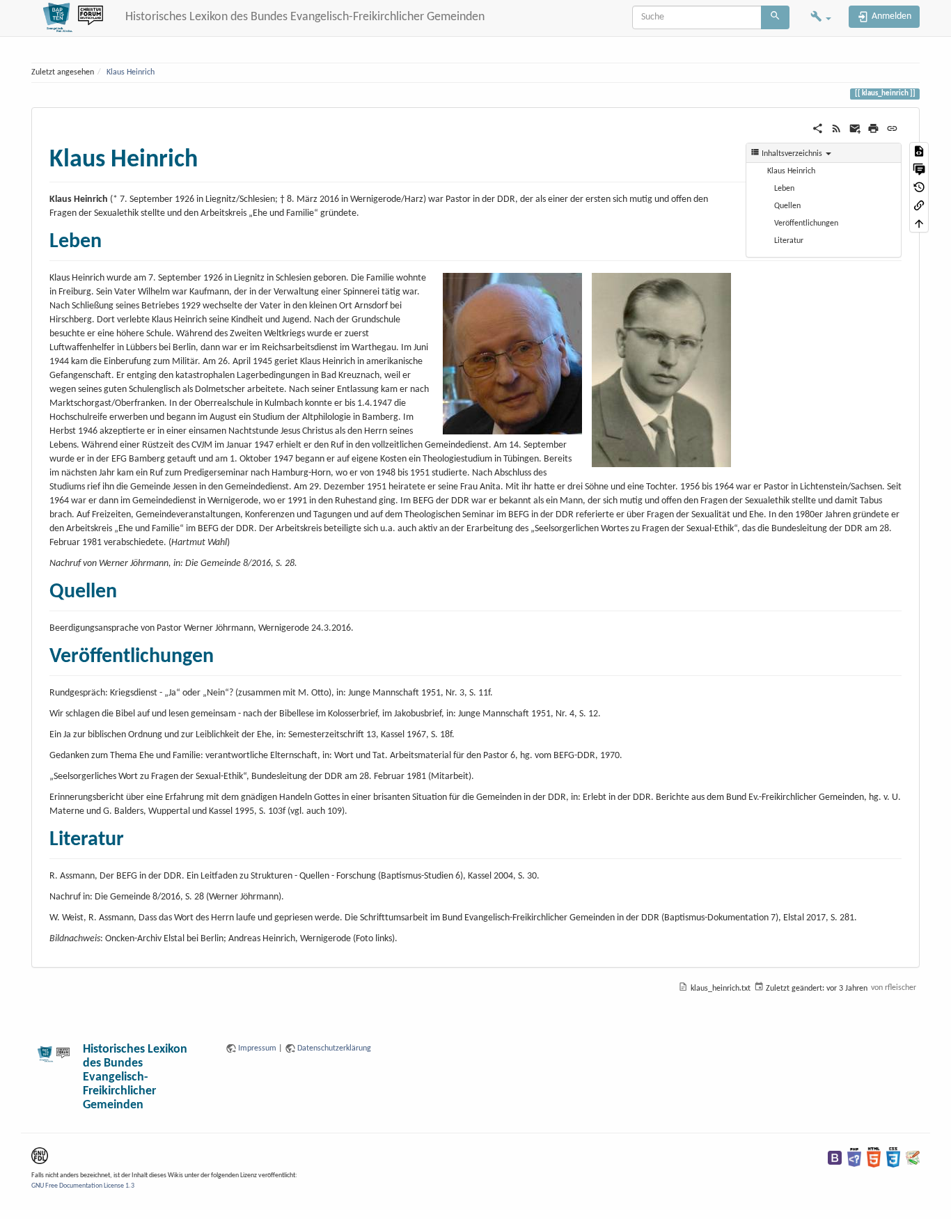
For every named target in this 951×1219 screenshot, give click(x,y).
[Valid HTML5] (874, 1157)
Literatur (788, 241)
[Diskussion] (919, 169)
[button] (821, 18)
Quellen (787, 206)
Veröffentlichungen (806, 223)
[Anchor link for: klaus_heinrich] (210, 155)
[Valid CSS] (893, 1157)
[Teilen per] (818, 128)
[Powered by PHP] (854, 1157)
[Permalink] (892, 128)
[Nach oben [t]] (919, 223)
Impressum (257, 1048)
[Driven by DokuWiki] (913, 1157)
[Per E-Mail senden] (855, 128)
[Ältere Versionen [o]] (919, 187)
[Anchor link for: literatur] (134, 836)
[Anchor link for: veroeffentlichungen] (224, 653)
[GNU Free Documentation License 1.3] (39, 1155)
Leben (784, 188)
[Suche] (775, 17)
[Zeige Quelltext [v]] (919, 151)
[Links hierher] (919, 205)
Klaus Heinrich (131, 72)
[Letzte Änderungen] (836, 128)
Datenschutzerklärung (334, 1048)
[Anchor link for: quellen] (127, 588)
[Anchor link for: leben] (112, 238)
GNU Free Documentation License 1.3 (82, 1186)
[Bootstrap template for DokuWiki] (835, 1157)
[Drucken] (873, 128)
